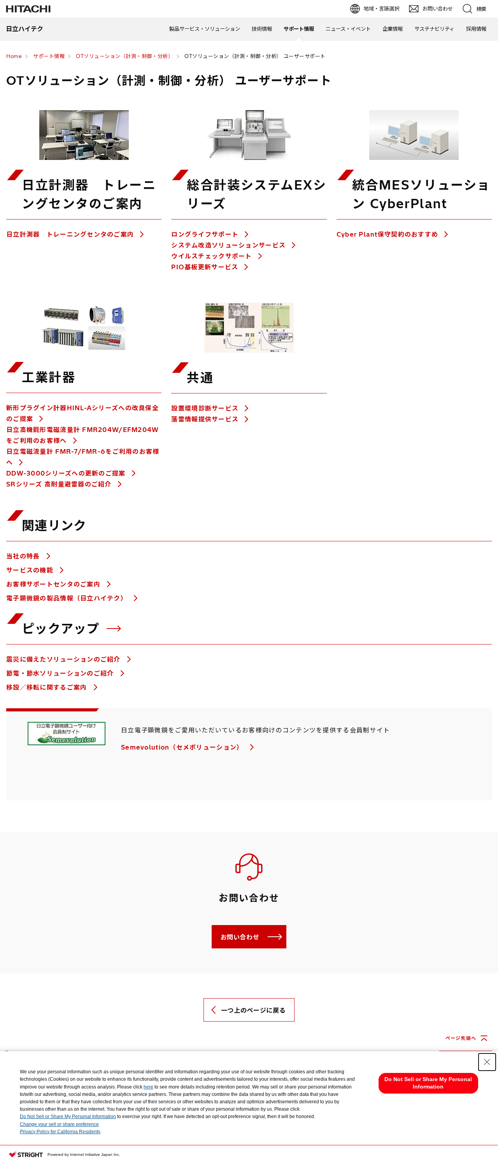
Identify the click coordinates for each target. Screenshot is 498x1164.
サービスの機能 (30, 570)
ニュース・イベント (348, 29)
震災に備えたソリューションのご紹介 (64, 659)
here (148, 1087)
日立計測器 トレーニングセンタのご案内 (70, 234)
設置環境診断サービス (204, 408)
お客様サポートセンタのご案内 (54, 584)
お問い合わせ (240, 937)
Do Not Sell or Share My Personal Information (68, 1116)
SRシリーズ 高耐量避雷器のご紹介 (59, 484)
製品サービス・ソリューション (204, 29)
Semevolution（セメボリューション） (183, 747)
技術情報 (262, 29)
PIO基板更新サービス (204, 267)
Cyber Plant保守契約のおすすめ (387, 234)
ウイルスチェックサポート (211, 256)
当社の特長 (24, 556)
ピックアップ (62, 628)
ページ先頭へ (460, 1038)
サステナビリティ (434, 29)
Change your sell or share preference (59, 1124)
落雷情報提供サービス (204, 419)
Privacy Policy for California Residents (60, 1131)
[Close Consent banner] (487, 1062)
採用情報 (476, 29)
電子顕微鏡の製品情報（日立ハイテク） (67, 598)
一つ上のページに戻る (253, 1010)
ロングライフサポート (204, 234)
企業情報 (392, 29)
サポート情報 (299, 29)
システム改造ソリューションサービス (228, 245)
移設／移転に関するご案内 (47, 687)
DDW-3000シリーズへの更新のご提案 (66, 473)
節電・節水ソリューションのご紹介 (61, 673)
